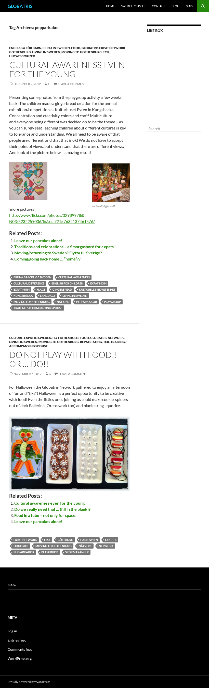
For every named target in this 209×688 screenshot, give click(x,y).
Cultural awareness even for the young (67, 69)
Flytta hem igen (66, 338)
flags (41, 289)
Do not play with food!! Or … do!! (63, 359)
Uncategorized (22, 56)
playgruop (49, 552)
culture (16, 338)
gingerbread (62, 289)
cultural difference (29, 283)
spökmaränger (77, 552)
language (47, 295)
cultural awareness (74, 277)
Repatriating (91, 342)
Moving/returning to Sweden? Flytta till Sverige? (58, 252)
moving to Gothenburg (81, 52)
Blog (175, 6)
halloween (89, 539)
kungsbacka (23, 295)
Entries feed (17, 640)
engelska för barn (25, 48)
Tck (106, 52)
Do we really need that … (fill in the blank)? (52, 509)
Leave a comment (72, 84)
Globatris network (107, 338)
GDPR (189, 6)
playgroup (112, 301)
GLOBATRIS (20, 6)
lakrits (110, 539)
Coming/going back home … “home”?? (47, 258)
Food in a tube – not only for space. (45, 515)
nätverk (85, 546)
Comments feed (20, 649)
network (106, 546)
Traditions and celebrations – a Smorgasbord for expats (64, 246)
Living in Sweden (46, 52)
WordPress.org (20, 658)
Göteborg (65, 539)
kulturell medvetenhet (97, 289)
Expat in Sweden (56, 48)
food (75, 48)
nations (63, 301)
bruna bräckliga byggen (32, 277)
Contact (158, 6)
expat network (25, 539)
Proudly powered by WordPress (29, 682)
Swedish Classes (133, 6)
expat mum (22, 289)
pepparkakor (86, 301)
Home (110, 6)
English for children (67, 283)
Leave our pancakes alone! (38, 240)
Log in (12, 631)
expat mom (98, 283)
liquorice (21, 546)
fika (47, 539)
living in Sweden (74, 295)
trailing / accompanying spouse (38, 308)
